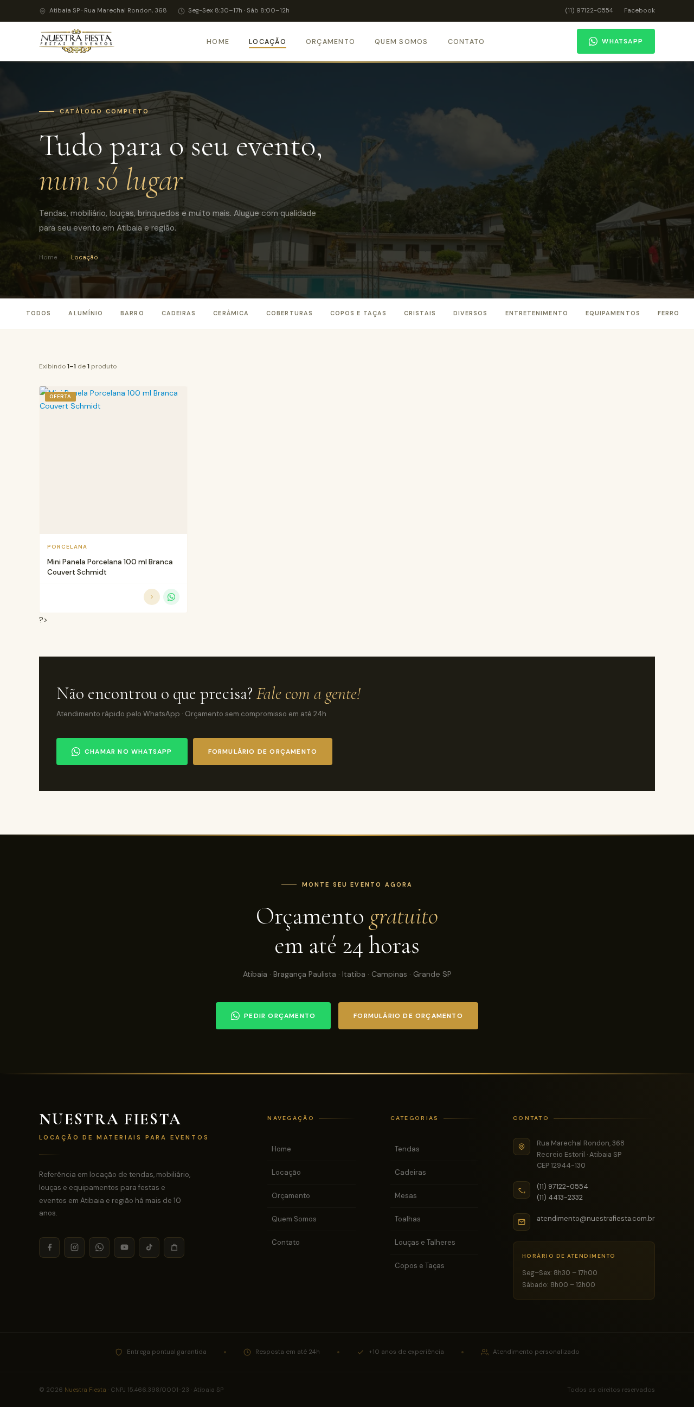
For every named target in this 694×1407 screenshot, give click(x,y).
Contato (466, 41)
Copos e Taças (358, 313)
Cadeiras (179, 313)
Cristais (420, 313)
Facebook (639, 11)
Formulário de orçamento (263, 751)
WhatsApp (622, 41)
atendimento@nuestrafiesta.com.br (596, 1218)
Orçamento (330, 41)
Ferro (668, 313)
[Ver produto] (152, 597)
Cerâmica (231, 313)
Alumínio (85, 313)
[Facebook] (49, 1247)
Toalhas (408, 1219)
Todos (38, 313)
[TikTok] (149, 1247)
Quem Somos (401, 41)
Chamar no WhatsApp (128, 751)
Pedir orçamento (280, 1015)
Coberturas (289, 313)
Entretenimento (536, 313)
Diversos (470, 313)
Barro (132, 313)
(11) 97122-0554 (589, 11)
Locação (267, 41)
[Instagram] (74, 1247)
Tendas (407, 1149)
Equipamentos (613, 313)
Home (218, 41)
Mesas (406, 1195)
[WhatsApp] (99, 1247)
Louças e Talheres (425, 1242)
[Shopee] (174, 1247)
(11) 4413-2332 (560, 1197)
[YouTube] (124, 1247)
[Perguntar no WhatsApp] (171, 597)
